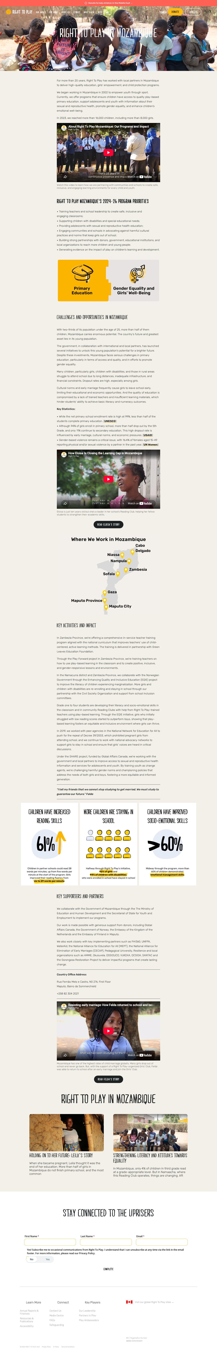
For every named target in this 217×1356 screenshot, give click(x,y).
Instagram (140, 1310)
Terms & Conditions (68, 1347)
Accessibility (27, 1326)
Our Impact (41, 12)
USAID (148, 435)
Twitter (134, 1310)
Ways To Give (104, 12)
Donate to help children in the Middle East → (110, 3)
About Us (65, 12)
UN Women (151, 444)
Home (19, 11)
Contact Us (55, 1310)
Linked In (146, 1310)
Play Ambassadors (89, 1320)
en (210, 11)
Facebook (127, 1310)
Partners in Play (87, 1315)
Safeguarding (56, 1324)
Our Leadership (87, 1310)
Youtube (152, 1310)
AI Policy (56, 1347)
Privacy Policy (46, 1347)
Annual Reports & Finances (29, 1312)
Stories (76, 12)
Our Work (53, 12)
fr (205, 11)
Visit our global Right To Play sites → (154, 1302)
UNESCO (110, 421)
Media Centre (56, 1315)
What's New (89, 12)
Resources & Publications (27, 1320)
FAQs (52, 1320)
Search (163, 12)
